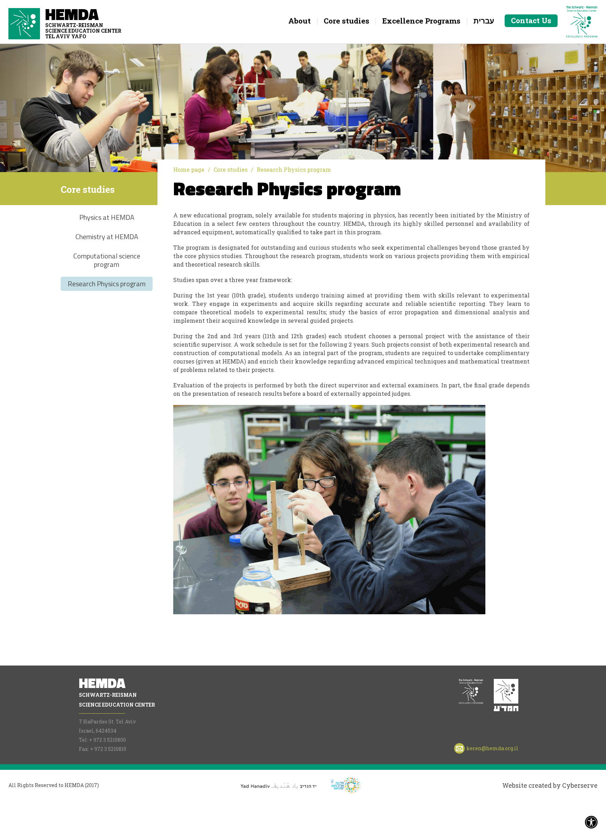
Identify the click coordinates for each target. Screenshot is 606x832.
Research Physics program (107, 283)
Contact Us (531, 20)
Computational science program (106, 260)
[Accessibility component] (591, 820)
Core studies (231, 169)
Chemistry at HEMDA (106, 236)
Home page (188, 169)
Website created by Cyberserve (550, 785)
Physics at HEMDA (106, 217)
